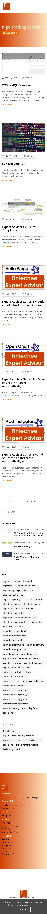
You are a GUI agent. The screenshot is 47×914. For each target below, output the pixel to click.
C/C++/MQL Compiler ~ (18, 85)
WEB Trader (11, 32)
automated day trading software (17, 672)
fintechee (16, 808)
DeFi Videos (7, 842)
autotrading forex (30, 708)
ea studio (19, 626)
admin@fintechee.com (17, 805)
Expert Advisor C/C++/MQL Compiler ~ (20, 228)
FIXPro (4, 851)
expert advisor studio (33, 663)
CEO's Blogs (7, 829)
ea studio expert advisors (14, 635)
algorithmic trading (31, 604)
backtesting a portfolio (13, 749)
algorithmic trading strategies (16, 622)
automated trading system (15, 699)
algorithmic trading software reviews (19, 617)
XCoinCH (6, 823)
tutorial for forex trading (27, 744)
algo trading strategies (13, 594)
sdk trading (8, 712)
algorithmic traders (11, 604)
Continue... (7, 104)
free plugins (8, 731)
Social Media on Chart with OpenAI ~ (27, 558)
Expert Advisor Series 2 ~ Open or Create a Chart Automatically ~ (23, 382)
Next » (34, 501)
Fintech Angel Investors (11, 826)
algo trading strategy (12, 599)
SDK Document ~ (13, 163)
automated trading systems (15, 703)
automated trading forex (14, 685)
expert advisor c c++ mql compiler (18, 735)
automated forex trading (14, 676)
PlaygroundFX (8, 845)
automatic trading (11, 708)
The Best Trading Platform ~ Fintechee (23, 898)
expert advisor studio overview (17, 667)
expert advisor (9, 658)
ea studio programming (13, 644)
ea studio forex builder (13, 640)
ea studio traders (10, 654)
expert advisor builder (29, 658)
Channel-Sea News (10, 832)
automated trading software (15, 690)
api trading (37, 622)
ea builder (7, 626)
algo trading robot (25, 590)
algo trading (8, 590)
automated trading (11, 681)
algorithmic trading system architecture (20, 585)
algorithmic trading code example (18, 608)
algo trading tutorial (33, 599)
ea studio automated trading (16, 631)
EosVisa (5, 839)
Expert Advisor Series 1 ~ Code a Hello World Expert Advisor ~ (23, 303)
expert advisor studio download (17, 581)
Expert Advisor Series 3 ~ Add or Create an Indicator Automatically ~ (22, 457)
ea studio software (35, 644)
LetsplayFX (6, 848)
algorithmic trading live (13, 613)
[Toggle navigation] (40, 6)
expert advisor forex (12, 663)
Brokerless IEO (8, 854)
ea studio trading (28, 654)
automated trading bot (33, 681)
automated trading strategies (16, 694)
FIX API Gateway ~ (23, 546)
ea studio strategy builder (14, 649)
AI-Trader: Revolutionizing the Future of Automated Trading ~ (29, 534)
